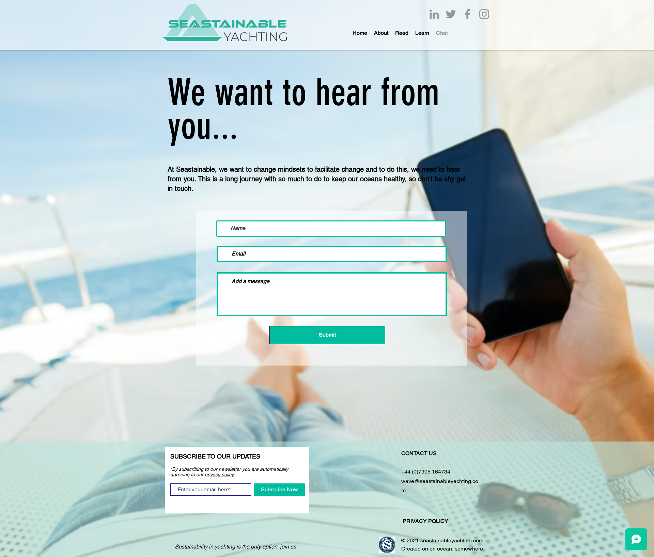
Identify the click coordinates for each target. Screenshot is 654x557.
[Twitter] (450, 14)
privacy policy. (220, 474)
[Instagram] (484, 14)
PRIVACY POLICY (426, 521)
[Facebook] (467, 14)
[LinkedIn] (434, 14)
